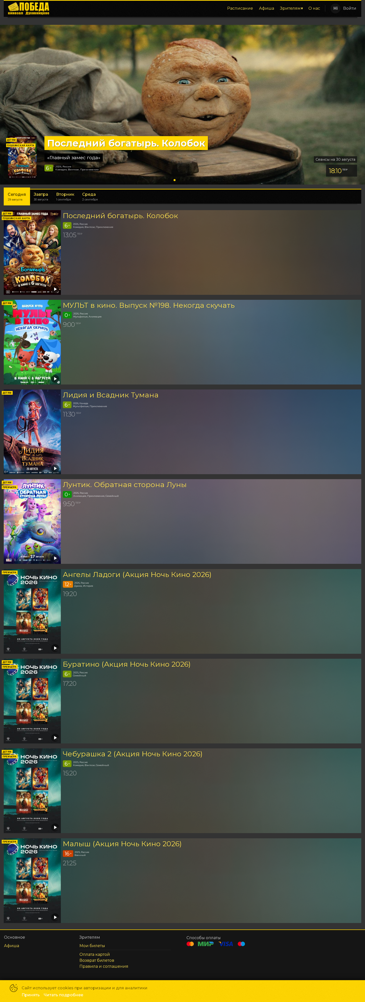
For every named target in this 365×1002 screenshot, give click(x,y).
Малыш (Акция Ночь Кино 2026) (122, 843)
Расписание (240, 8)
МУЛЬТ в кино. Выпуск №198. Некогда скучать (149, 305)
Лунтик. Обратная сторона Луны (125, 484)
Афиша (266, 8)
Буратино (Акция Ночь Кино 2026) (127, 664)
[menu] (188, 8)
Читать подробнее (63, 995)
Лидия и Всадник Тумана (111, 394)
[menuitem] (240, 8)
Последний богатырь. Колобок (120, 215)
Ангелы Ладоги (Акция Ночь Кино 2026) (137, 574)
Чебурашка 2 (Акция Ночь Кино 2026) (133, 754)
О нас (314, 8)
